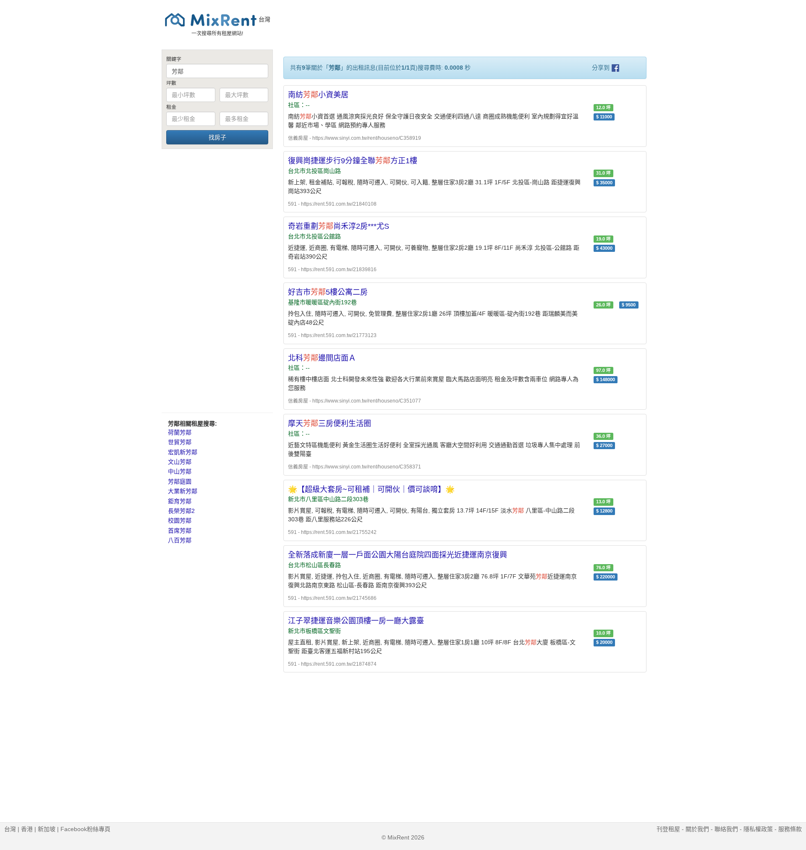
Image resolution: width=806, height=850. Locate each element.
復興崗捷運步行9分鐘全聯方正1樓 (352, 161)
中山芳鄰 (179, 471)
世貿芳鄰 (179, 442)
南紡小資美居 (318, 95)
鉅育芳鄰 (179, 501)
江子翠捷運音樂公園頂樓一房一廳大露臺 (356, 621)
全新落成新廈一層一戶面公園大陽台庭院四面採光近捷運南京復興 (397, 555)
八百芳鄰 (179, 540)
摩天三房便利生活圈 (329, 423)
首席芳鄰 (179, 530)
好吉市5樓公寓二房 (328, 292)
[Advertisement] (217, 280)
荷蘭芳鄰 (179, 432)
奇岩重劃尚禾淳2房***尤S (338, 226)
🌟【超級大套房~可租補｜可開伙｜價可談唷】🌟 (371, 489)
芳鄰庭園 (179, 481)
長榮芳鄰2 (181, 510)
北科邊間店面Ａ (322, 358)
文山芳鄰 (179, 461)
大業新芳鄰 (182, 491)
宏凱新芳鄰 (182, 452)
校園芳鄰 (179, 520)
